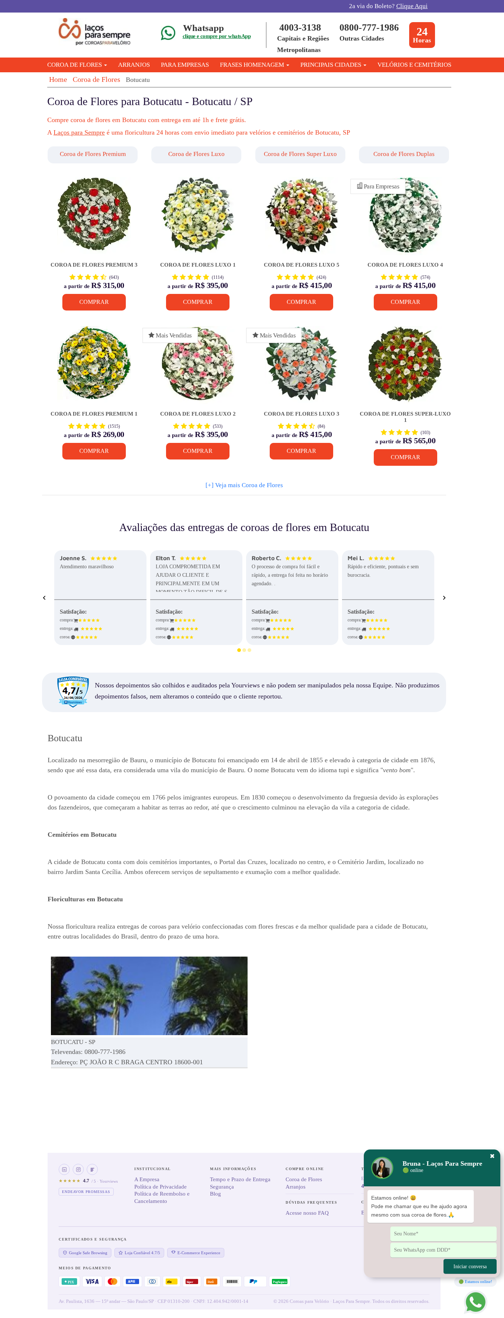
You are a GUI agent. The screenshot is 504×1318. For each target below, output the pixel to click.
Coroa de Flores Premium (93, 153)
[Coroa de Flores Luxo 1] (198, 219)
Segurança (222, 1187)
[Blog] (92, 1169)
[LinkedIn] (64, 1169)
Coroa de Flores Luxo (196, 153)
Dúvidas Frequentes (311, 1202)
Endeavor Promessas (86, 1192)
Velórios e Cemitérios (414, 64)
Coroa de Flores (96, 79)
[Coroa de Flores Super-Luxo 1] (405, 368)
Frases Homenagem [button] (253, 64)
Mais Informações (233, 1169)
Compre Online (305, 1169)
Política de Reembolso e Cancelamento (162, 1197)
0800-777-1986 (369, 27)
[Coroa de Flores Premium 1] (94, 368)
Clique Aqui (412, 6)
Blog (215, 1194)
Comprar (94, 302)
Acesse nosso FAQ (307, 1213)
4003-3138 (300, 27)
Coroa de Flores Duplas (404, 153)
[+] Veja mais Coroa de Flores (244, 485)
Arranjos (134, 64)
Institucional (152, 1169)
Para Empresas (185, 64)
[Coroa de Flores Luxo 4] (405, 219)
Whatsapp (203, 28)
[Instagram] (78, 1169)
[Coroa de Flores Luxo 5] (301, 219)
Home (58, 79)
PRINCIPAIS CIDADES (331, 64)
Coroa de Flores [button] (75, 64)
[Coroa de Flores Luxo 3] (301, 368)
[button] (93, 155)
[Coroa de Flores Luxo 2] (198, 368)
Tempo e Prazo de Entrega (240, 1179)
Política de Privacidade (160, 1187)
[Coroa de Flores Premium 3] (94, 219)
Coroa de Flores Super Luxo (300, 153)
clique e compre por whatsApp (217, 36)
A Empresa (146, 1179)
